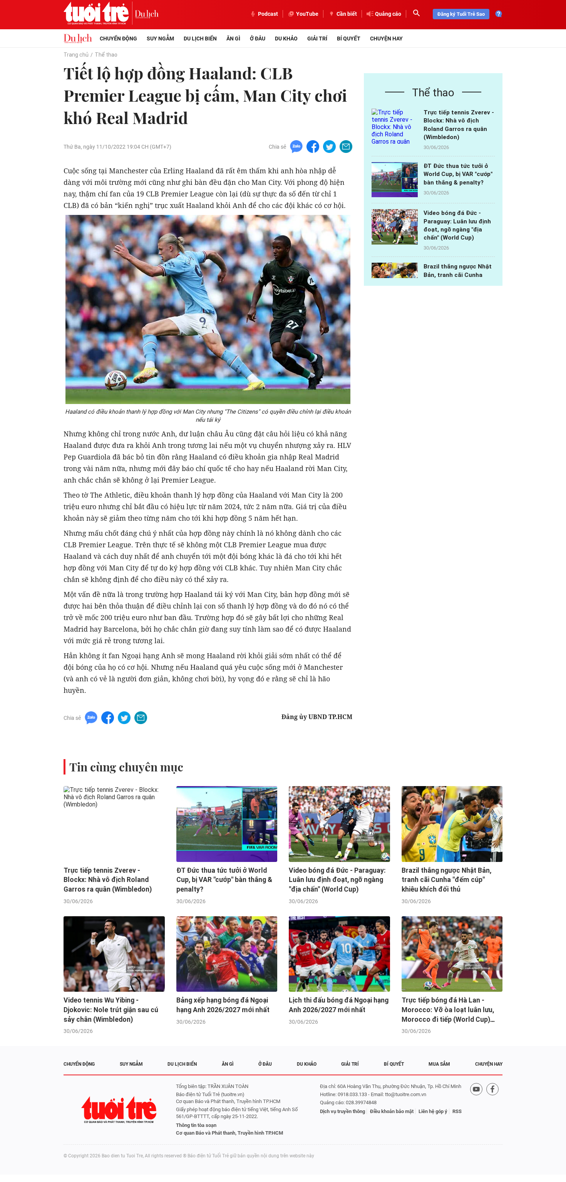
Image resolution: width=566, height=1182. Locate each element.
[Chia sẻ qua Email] (346, 146)
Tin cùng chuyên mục (126, 767)
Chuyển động (118, 38)
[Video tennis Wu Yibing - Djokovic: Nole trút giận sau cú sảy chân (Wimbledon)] (114, 954)
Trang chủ (76, 55)
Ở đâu (257, 38)
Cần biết (347, 14)
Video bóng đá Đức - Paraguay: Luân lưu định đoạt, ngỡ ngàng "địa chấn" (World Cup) (337, 880)
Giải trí (317, 38)
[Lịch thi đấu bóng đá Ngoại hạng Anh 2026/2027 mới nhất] (339, 954)
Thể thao (106, 55)
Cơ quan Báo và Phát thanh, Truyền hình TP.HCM (229, 1133)
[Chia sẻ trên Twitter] (329, 146)
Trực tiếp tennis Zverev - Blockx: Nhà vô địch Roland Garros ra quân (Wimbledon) (108, 880)
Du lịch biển (200, 38)
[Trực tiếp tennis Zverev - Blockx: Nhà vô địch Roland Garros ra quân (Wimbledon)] (395, 126)
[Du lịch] (147, 14)
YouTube (307, 14)
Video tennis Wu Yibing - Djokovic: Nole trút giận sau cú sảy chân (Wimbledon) (111, 1009)
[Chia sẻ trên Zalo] (296, 146)
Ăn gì (233, 38)
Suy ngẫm (160, 38)
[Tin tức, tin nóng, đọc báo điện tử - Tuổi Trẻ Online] (99, 14)
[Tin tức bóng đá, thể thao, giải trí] (78, 38)
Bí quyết (348, 38)
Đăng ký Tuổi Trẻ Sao (461, 14)
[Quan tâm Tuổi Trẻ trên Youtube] (476, 1110)
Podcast (268, 14)
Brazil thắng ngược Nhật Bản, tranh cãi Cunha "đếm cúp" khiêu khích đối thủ (446, 880)
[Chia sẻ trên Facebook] (312, 146)
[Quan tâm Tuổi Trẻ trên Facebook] (492, 1110)
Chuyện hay (386, 38)
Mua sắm (439, 1064)
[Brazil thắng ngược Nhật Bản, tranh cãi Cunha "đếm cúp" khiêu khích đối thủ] (452, 824)
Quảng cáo (388, 14)
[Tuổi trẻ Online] (119, 1109)
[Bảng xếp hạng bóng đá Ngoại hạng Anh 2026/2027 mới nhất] (227, 954)
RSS (457, 1111)
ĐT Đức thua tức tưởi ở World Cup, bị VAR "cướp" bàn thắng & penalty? (458, 174)
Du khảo (286, 38)
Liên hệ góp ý (433, 1111)
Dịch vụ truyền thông (342, 1111)
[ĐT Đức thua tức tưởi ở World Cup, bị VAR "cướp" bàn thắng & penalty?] (395, 179)
